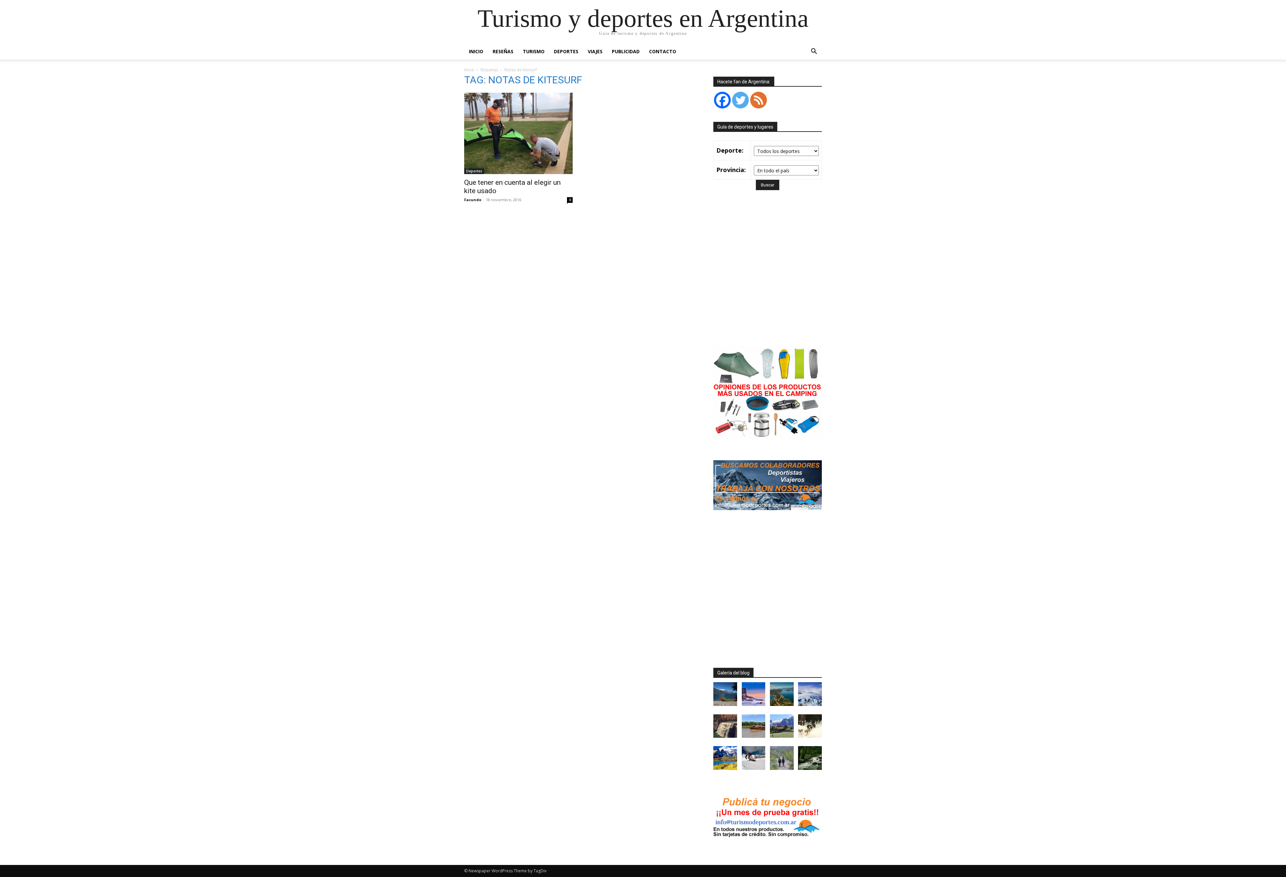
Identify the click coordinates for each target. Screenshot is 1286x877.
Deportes (566, 51)
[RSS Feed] (758, 100)
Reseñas (503, 51)
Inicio (476, 51)
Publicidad (626, 51)
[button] (814, 52)
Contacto (662, 51)
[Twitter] (740, 100)
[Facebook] (722, 100)
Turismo (534, 51)
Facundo (472, 199)
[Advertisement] (769, 278)
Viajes (595, 51)
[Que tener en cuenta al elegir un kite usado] (518, 133)
